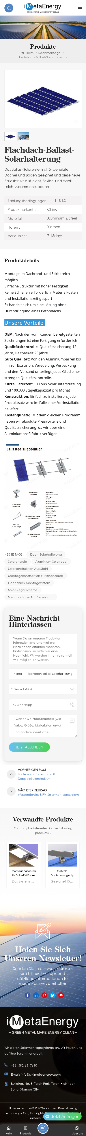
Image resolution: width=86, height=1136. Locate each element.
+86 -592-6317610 (24, 1065)
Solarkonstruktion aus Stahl (28, 568)
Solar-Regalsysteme (22, 590)
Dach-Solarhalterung (46, 554)
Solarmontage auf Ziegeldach (31, 597)
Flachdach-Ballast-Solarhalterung (50, 674)
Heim (29, 53)
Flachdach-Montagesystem (29, 583)
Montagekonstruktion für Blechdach (35, 576)
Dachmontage (49, 53)
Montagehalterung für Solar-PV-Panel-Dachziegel (24, 873)
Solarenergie (17, 561)
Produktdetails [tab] (21, 260)
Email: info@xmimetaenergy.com (36, 1074)
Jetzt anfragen (65, 1116)
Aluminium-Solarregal (51, 561)
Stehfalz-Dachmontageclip (62, 873)
